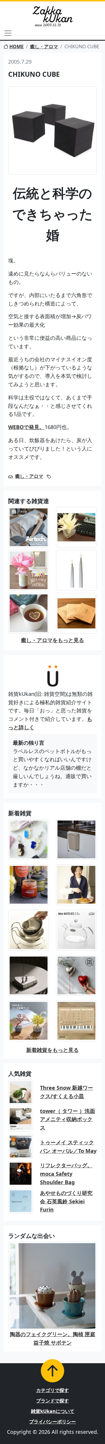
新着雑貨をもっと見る (52, 1049)
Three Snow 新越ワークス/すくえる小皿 (66, 1092)
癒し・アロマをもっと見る (52, 640)
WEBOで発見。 (26, 426)
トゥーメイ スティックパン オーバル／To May (68, 1146)
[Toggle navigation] (8, 33)
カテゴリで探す (52, 1390)
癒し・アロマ (44, 46)
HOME (16, 46)
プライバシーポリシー (52, 1421)
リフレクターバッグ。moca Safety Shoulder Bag (66, 1174)
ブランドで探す (52, 1400)
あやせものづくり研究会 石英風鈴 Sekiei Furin (66, 1201)
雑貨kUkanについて (52, 1411)
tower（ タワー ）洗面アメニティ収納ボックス (67, 1119)
